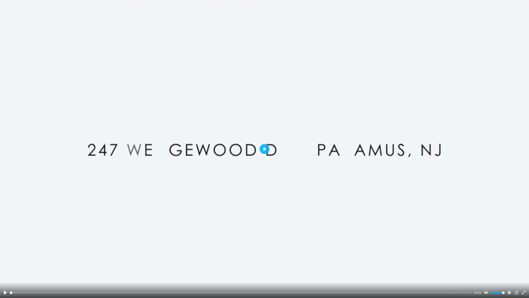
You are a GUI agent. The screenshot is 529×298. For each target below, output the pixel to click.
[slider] (241, 293)
